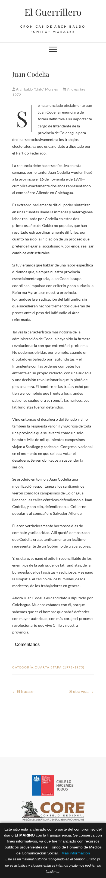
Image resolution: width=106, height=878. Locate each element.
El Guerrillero (53, 12)
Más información (75, 853)
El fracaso (22, 691)
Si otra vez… (81, 691)
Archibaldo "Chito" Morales (37, 89)
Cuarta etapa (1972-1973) (60, 667)
